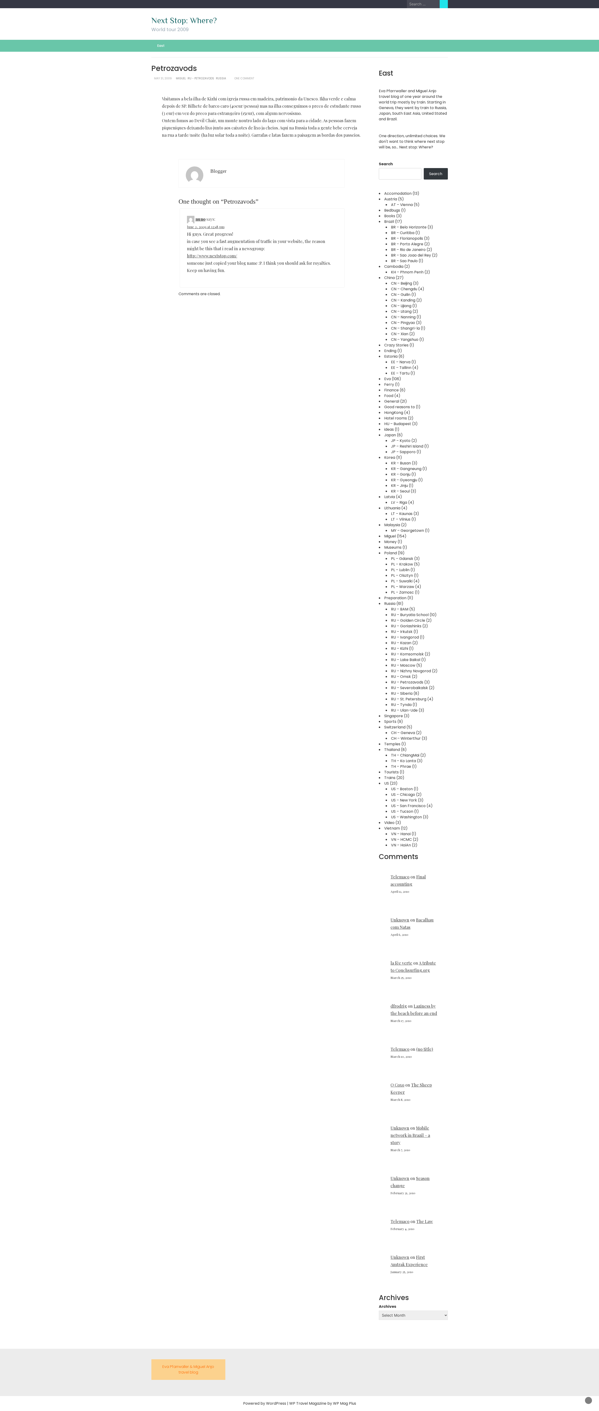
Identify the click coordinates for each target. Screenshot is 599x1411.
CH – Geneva (403, 732)
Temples (392, 744)
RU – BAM (399, 609)
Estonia (391, 356)
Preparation (395, 598)
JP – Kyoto (400, 440)
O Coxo (397, 1085)
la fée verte (401, 963)
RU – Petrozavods (407, 682)
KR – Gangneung (406, 468)
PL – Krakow (402, 564)
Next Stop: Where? (184, 20)
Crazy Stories (396, 345)
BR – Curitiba (402, 232)
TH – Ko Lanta (403, 761)
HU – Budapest (397, 423)
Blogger (218, 171)
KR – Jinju (399, 485)
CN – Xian (399, 334)
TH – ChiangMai (405, 755)
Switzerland (394, 727)
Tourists (391, 772)
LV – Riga (399, 502)
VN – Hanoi (401, 834)
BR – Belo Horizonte (409, 227)
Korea (389, 457)
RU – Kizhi (399, 648)
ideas (389, 429)
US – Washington (406, 817)
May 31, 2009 (163, 78)
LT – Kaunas (402, 513)
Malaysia (392, 525)
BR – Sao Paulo (404, 261)
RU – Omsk (401, 676)
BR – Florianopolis (407, 238)
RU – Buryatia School (410, 614)
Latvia (389, 497)
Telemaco (400, 877)
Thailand (392, 749)
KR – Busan (401, 463)
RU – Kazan (401, 643)
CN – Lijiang (401, 306)
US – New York (404, 800)
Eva (387, 379)
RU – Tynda (401, 704)
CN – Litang (401, 311)
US (386, 783)
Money (390, 541)
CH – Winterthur (406, 738)
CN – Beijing (401, 283)
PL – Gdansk (402, 558)
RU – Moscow (403, 665)
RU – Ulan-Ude (404, 710)
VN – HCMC (401, 839)
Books (389, 216)
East (160, 45)
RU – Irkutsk (402, 631)
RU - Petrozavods (201, 78)
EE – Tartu (400, 373)
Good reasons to (399, 407)
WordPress (276, 1403)
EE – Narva (400, 362)
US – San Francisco (408, 805)
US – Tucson (402, 811)
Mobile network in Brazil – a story (410, 1135)
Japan (390, 435)
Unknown (400, 920)
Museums (393, 547)
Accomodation (398, 193)
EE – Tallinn (401, 367)
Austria (390, 199)
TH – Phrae (401, 766)
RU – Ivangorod (405, 637)
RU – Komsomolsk (407, 654)
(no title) (424, 1049)
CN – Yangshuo (404, 339)
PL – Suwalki (402, 581)
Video (389, 822)
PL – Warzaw (402, 586)
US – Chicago (403, 794)
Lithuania (392, 508)
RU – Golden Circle (408, 620)
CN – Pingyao (403, 322)
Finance (391, 390)
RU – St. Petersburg (408, 699)
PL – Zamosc (402, 592)
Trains (389, 777)
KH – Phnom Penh (407, 272)
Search (386, 164)
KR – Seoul (400, 491)
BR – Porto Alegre (407, 244)
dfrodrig (399, 1006)
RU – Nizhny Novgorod (411, 671)
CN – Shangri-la (405, 328)
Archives (387, 1306)
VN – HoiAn (401, 845)
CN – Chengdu (404, 289)
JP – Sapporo (403, 452)
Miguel (181, 78)
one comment (244, 78)
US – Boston (402, 789)
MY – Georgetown (407, 530)
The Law (424, 1221)
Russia (221, 78)
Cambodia (393, 266)
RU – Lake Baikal (405, 659)
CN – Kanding (403, 300)
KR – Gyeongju (404, 480)
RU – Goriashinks (406, 626)
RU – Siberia (402, 693)
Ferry (389, 384)
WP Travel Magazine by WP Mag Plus (322, 1403)
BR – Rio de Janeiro (408, 249)
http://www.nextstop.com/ (212, 256)
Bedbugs (392, 210)
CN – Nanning (403, 317)
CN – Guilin (400, 294)
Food (388, 395)
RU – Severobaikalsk (409, 688)
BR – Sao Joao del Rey (411, 255)
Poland (390, 553)
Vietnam (392, 828)
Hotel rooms (395, 418)
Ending (390, 350)
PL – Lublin (400, 570)
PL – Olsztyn (402, 575)
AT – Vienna (402, 204)
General (391, 401)
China (389, 277)
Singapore (393, 716)
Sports (390, 721)
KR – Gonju (400, 474)
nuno (200, 219)
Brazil (389, 221)
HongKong (393, 412)
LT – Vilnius (400, 519)
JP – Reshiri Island (407, 446)
